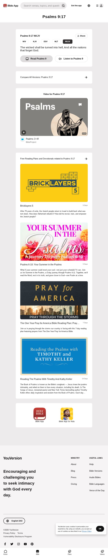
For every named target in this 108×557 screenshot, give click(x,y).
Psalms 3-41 (35, 138)
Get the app (76, 5)
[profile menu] (99, 5)
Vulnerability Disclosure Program (17, 536)
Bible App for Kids (67, 421)
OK (100, 529)
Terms (20, 533)
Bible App (39, 421)
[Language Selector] (89, 5)
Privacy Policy (9, 533)
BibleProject (31, 142)
